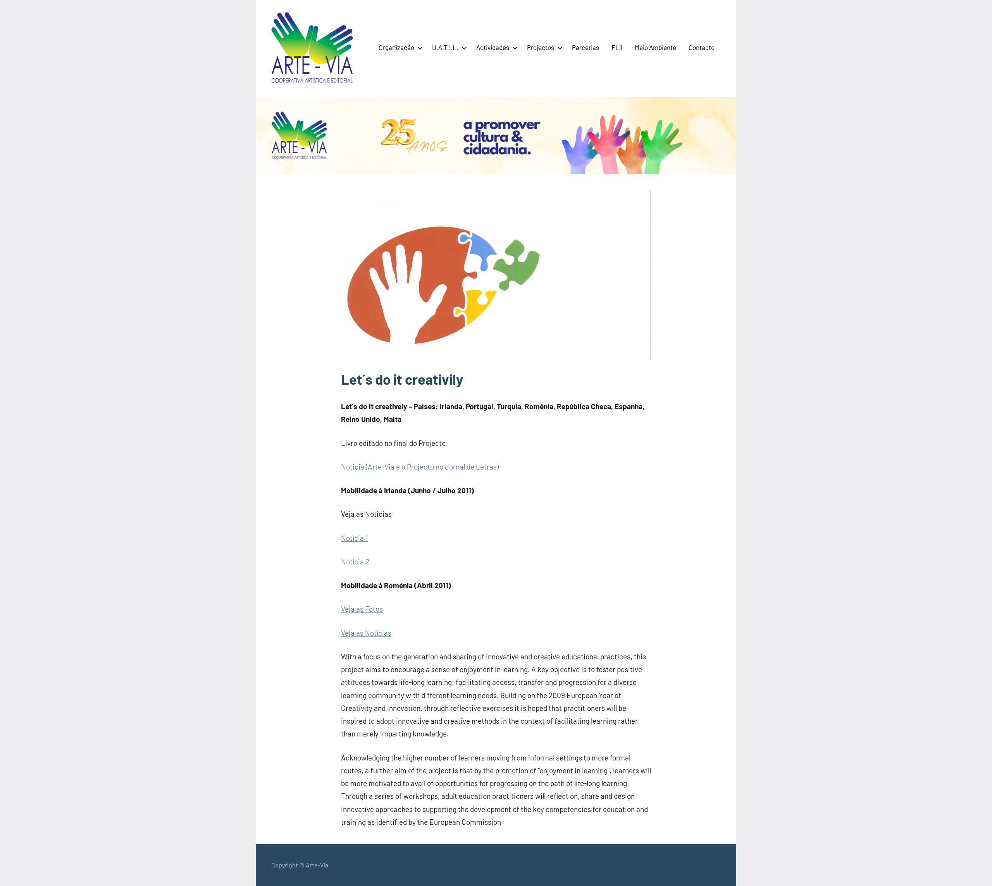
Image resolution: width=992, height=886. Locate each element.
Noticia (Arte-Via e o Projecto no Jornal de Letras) (420, 466)
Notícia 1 (354, 537)
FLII (616, 47)
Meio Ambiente (655, 47)
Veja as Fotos (362, 608)
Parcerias (585, 47)
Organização (396, 47)
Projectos (540, 47)
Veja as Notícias (366, 632)
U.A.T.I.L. (445, 47)
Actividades (492, 47)
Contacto (702, 47)
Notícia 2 (355, 561)
